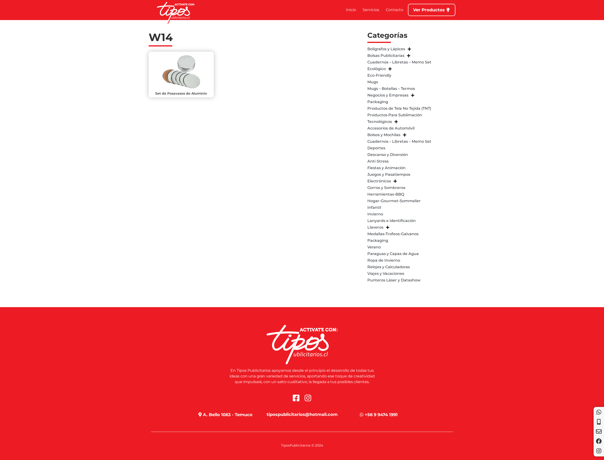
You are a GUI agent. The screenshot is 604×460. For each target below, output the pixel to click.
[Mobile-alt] (599, 422)
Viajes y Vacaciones (385, 273)
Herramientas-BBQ (385, 194)
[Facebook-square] (296, 398)
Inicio (351, 10)
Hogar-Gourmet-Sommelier (394, 201)
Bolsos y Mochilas (383, 135)
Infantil (374, 207)
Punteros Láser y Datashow (393, 280)
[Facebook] (599, 441)
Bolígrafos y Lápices (386, 49)
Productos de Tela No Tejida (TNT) (399, 108)
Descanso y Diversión (387, 154)
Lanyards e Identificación (391, 220)
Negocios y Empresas (387, 95)
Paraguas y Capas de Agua (393, 253)
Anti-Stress (378, 161)
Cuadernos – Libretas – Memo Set (399, 62)
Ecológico (376, 69)
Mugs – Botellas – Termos (391, 88)
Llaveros (375, 227)
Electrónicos (379, 181)
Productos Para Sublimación (394, 115)
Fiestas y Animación (386, 168)
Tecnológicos (379, 121)
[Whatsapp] (599, 412)
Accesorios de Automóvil (391, 128)
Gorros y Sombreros (386, 187)
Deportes (376, 148)
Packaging (377, 102)
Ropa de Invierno (383, 260)
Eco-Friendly (379, 75)
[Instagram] (599, 451)
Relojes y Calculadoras (388, 267)
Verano (374, 247)
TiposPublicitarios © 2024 (302, 445)
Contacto (394, 10)
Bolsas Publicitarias (385, 55)
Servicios (371, 10)
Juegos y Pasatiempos (388, 174)
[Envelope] (599, 431)
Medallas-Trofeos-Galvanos (393, 234)
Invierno (375, 214)
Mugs (372, 82)
